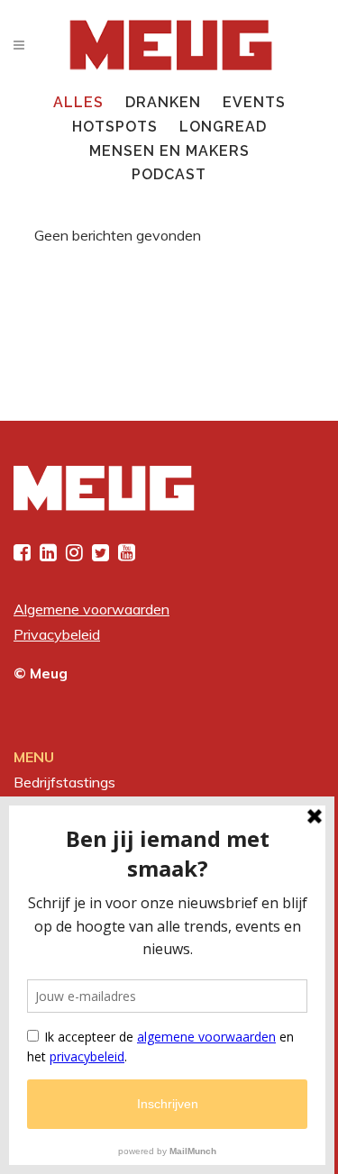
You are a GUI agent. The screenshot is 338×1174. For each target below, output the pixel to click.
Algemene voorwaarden (91, 609)
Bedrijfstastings (64, 782)
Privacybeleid (57, 634)
